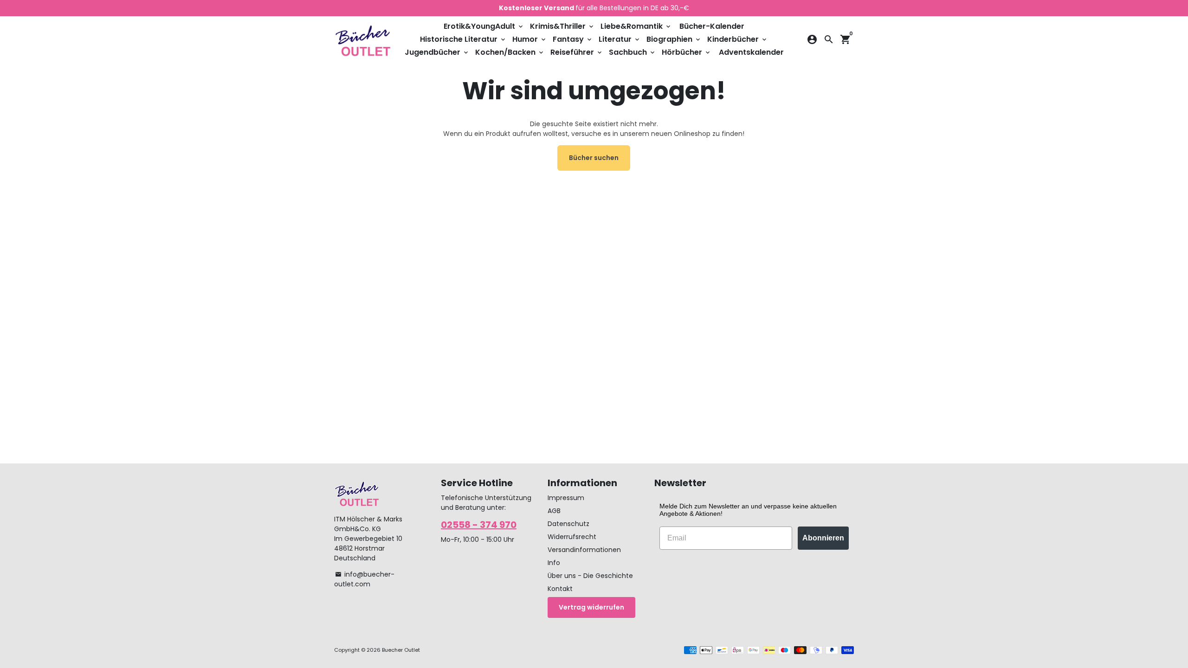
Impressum (566, 497)
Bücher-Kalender (711, 26)
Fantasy (573, 39)
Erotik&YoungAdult (484, 26)
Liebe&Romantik (636, 26)
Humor (529, 39)
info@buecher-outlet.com (364, 579)
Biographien (674, 39)
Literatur (620, 39)
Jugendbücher (437, 52)
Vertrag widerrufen (591, 607)
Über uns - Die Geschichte (590, 575)
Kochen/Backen (510, 52)
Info (554, 562)
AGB (554, 510)
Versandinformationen (584, 549)
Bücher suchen (594, 157)
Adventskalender (751, 52)
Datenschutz (568, 523)
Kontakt (560, 588)
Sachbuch (632, 52)
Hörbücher (686, 52)
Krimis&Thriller (562, 26)
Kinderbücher (737, 39)
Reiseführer (576, 52)
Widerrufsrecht (572, 536)
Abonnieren (823, 538)
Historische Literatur (463, 39)
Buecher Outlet (401, 650)
